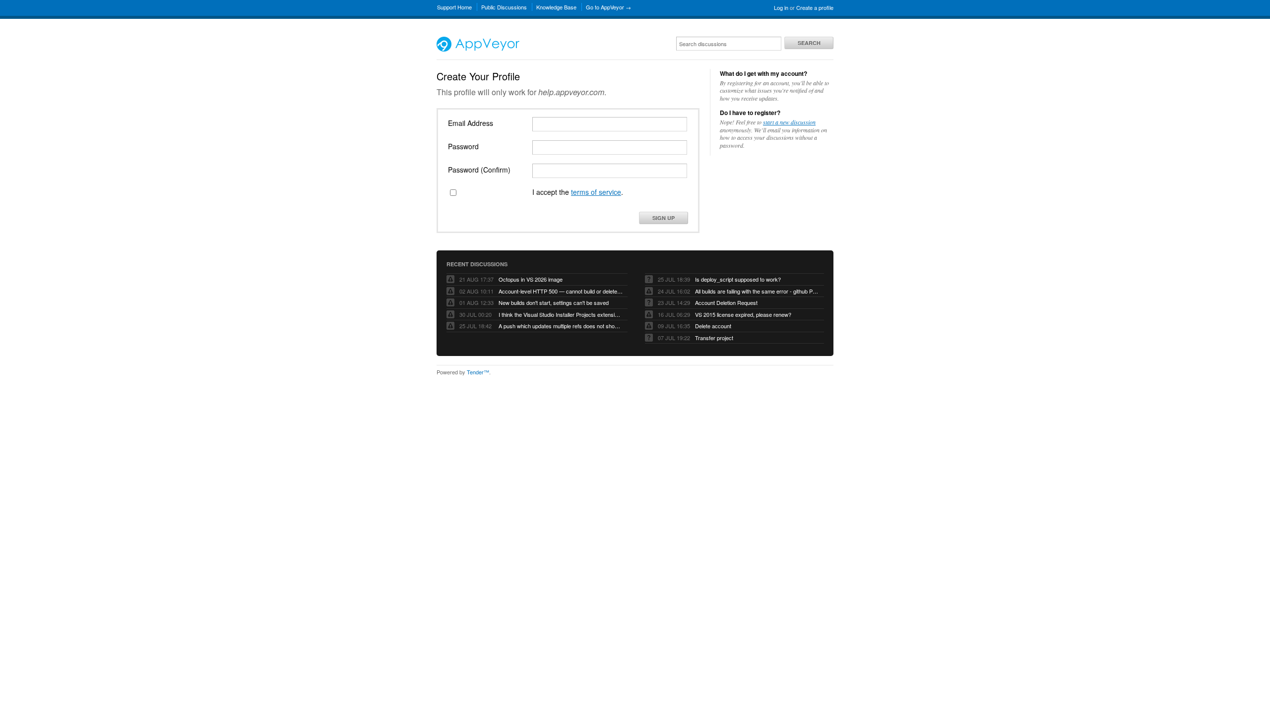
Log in (781, 7)
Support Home (454, 7)
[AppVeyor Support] (478, 49)
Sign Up (663, 218)
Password (463, 146)
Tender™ (478, 372)
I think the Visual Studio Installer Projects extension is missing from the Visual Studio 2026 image (561, 314)
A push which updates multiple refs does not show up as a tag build (561, 326)
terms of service (596, 192)
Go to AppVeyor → (608, 7)
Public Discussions (504, 7)
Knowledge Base (556, 7)
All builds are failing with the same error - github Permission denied (757, 291)
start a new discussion (789, 122)
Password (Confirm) (479, 170)
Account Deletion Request (726, 302)
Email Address (470, 123)
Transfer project (714, 338)
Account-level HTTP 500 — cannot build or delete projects (561, 291)
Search (809, 43)
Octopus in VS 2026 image (531, 279)
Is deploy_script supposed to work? (738, 279)
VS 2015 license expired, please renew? (743, 314)
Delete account (713, 326)
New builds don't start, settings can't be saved (554, 302)
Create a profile (814, 7)
